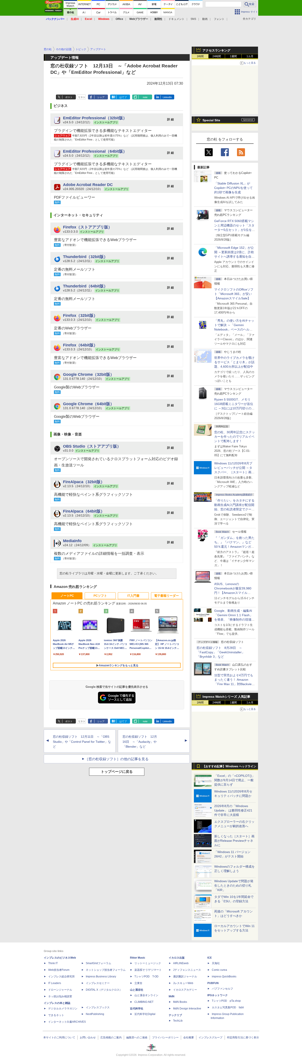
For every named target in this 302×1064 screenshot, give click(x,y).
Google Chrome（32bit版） (88, 374)
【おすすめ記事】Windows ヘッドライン (229, 766)
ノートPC (67, 595)
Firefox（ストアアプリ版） (87, 227)
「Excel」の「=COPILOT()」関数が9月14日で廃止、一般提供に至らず (234, 780)
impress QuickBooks (224, 976)
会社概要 (188, 1037)
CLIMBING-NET (143, 1001)
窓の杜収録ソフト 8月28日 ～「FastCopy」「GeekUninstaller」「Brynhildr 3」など (221, 652)
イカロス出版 (177, 957)
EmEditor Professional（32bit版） (95, 118)
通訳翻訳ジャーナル (185, 976)
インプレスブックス (98, 1007)
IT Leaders (54, 983)
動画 (205, 19)
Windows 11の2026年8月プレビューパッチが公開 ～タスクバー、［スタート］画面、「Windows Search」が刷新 (233, 472)
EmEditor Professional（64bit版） (95, 151)
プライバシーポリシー (165, 1037)
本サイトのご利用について (59, 1037)
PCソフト (100, 595)
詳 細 (170, 119)
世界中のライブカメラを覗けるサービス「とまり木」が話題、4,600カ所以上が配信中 (234, 362)
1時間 (200, 56)
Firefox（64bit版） (80, 345)
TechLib (178, 1020)
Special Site (211, 120)
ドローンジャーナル (60, 989)
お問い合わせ (88, 1037)
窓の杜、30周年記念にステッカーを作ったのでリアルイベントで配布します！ (234, 436)
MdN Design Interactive (187, 1008)
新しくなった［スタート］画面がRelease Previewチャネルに (234, 840)
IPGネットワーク (217, 995)
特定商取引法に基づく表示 (243, 1037)
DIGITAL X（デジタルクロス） (104, 989)
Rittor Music (137, 957)
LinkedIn (167, 97)
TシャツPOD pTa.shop (226, 1000)
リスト (81, 97)
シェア (101, 97)
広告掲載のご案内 (111, 1037)
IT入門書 (133, 595)
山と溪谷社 (136, 989)
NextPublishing (95, 1014)
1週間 (233, 56)
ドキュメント (176, 19)
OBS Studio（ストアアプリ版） (92, 446)
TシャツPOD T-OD (146, 976)
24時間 (216, 56)
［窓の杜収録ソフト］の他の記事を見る (117, 759)
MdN (171, 996)
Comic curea (219, 969)
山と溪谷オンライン (146, 995)
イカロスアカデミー (185, 989)
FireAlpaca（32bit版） (84, 481)
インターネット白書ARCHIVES (67, 1021)
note (145, 97)
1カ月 (250, 56)
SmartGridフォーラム (98, 963)
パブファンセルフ (222, 988)
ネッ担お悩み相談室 (60, 996)
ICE (209, 957)
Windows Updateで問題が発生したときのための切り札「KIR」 (233, 885)
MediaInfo (72, 540)
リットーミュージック (147, 963)
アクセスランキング (216, 50)
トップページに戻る (117, 771)
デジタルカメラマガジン (62, 1008)
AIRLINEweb (181, 963)
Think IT (53, 963)
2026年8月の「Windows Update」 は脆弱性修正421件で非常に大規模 (233, 810)
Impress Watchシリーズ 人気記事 (226, 696)
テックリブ (175, 1015)
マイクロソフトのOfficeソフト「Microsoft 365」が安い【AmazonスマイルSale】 (233, 294)
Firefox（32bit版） (80, 315)
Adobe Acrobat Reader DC (88, 184)
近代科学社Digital (144, 1014)
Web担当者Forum (58, 969)
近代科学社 (136, 1008)
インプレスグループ (210, 1037)
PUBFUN (213, 983)
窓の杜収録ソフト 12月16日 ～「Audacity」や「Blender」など (139, 742)
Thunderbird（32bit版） (85, 256)
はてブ (123, 97)
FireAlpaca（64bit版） (84, 511)
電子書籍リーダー (166, 595)
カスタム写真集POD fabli (228, 1007)
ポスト (69, 97)
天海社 (216, 963)
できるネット (56, 1015)
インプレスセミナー (98, 983)
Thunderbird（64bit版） (85, 286)
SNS (193, 19)
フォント (219, 19)
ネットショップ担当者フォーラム (106, 969)
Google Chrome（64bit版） (88, 403)
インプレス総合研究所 (61, 976)
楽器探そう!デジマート (148, 969)
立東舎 (138, 983)
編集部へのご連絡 (136, 1037)
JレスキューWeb (183, 983)
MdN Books (180, 1001)
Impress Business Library (101, 976)
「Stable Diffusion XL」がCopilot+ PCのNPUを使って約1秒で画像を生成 (233, 188)
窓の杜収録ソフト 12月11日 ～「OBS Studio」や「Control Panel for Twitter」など (82, 742)
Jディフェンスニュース (187, 969)
